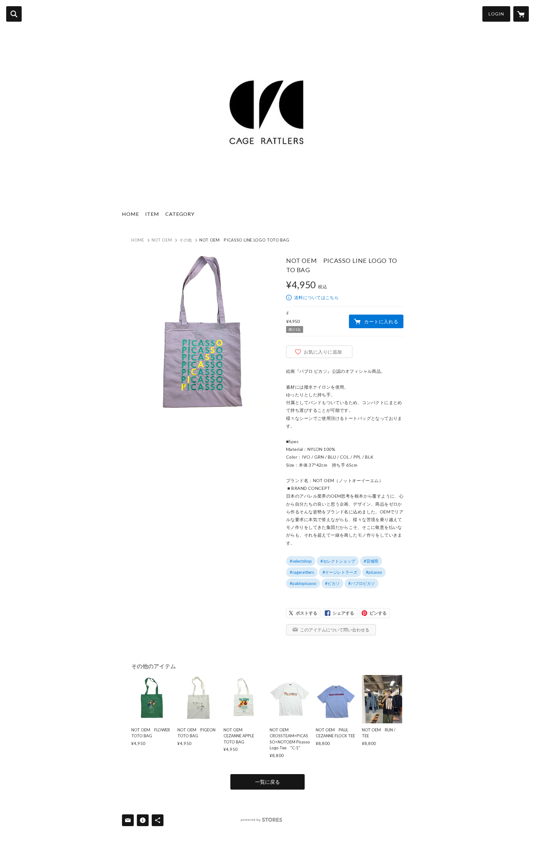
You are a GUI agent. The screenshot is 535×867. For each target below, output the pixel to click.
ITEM (152, 214)
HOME (130, 214)
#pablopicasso (303, 583)
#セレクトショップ (337, 561)
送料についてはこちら (316, 297)
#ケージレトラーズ (340, 572)
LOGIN (496, 13)
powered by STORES (261, 819)
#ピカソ (332, 583)
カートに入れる (381, 321)
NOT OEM (162, 239)
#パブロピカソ (361, 583)
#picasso (374, 572)
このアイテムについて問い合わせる (334, 629)
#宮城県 (371, 561)
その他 (185, 239)
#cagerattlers (302, 572)
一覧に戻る (267, 782)
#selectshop (301, 561)
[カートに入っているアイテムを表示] (521, 14)
